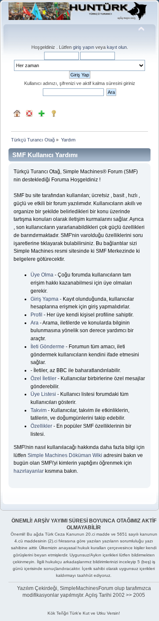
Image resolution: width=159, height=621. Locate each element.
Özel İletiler (43, 378)
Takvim (39, 410)
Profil (36, 315)
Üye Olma (42, 275)
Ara (35, 323)
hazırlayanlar (29, 471)
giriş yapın (83, 47)
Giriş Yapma (45, 299)
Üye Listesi (43, 394)
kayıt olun (117, 47)
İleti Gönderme (47, 347)
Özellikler (41, 426)
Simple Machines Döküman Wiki (65, 455)
